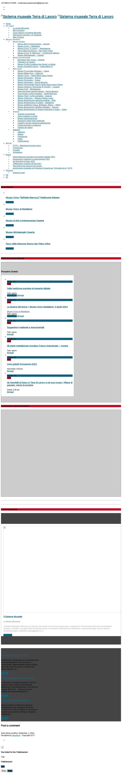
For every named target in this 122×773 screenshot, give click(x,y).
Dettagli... (10, 202)
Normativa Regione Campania (15, 700)
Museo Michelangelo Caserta (20, 232)
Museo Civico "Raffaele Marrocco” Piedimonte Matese (32, 197)
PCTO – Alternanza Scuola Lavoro (27, 145)
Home (8, 24)
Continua (4, 673)
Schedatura (17, 152)
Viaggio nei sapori (25, 127)
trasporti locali (19, 173)
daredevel (16, 735)
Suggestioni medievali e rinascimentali (25, 327)
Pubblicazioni (23, 141)
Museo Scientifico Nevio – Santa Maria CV (35, 66)
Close (4, 771)
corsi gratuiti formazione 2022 (22, 364)
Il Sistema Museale (12, 616)
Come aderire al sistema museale (17, 678)
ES (7, 177)
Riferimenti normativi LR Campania (27, 35)
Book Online (12, 295)
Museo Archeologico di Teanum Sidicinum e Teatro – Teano (42, 109)
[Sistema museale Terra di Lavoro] (29, 16)
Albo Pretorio (18, 37)
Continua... (7, 635)
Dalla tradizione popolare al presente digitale (28, 288)
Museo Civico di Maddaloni (19, 209)
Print (10, 771)
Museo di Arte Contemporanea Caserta (25, 220)
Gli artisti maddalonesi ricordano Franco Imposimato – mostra (37, 346)
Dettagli (20, 295)
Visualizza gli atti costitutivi (14, 655)
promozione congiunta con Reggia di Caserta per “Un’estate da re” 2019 (42, 168)
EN (7, 175)
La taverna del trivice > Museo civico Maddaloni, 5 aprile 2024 (37, 307)
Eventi (8, 155)
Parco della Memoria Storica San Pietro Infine (28, 243)
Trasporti (9, 170)
